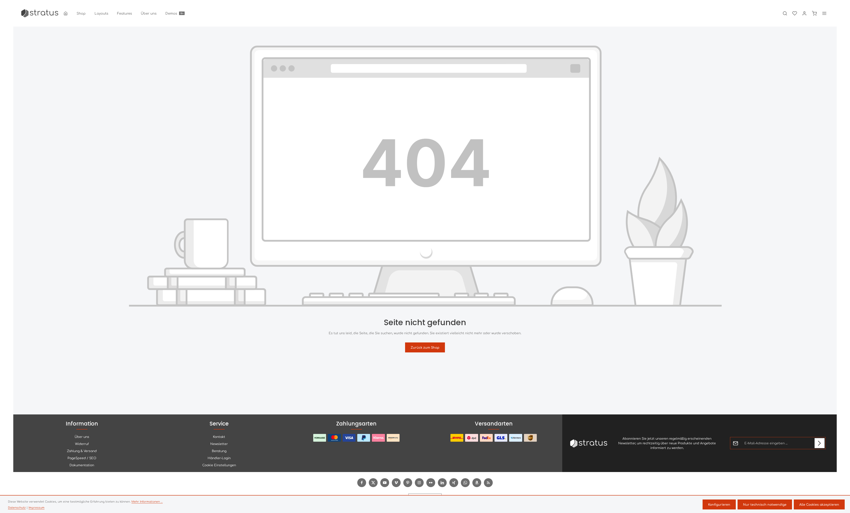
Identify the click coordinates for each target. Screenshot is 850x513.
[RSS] (488, 482)
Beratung (219, 451)
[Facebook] (361, 482)
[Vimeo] (396, 482)
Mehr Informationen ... (147, 501)
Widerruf (82, 444)
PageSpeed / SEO (82, 458)
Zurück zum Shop (425, 347)
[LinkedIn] (442, 482)
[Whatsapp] (465, 482)
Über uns (82, 437)
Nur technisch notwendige (764, 504)
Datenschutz (17, 507)
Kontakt (219, 437)
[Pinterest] (407, 482)
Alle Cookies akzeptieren (819, 504)
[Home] (65, 13)
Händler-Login (219, 458)
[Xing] (453, 482)
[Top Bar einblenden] (824, 13)
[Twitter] (373, 482)
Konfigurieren (719, 504)
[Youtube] (384, 482)
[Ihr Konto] (804, 13)
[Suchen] (784, 13)
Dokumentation (82, 465)
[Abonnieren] (820, 443)
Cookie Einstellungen (219, 465)
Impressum (36, 507)
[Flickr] (430, 482)
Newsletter (219, 444)
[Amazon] (476, 482)
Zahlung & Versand (82, 451)
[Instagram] (419, 482)
